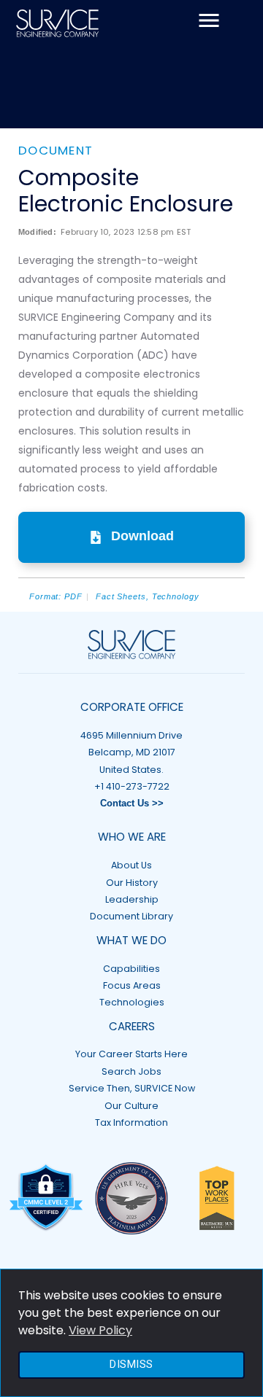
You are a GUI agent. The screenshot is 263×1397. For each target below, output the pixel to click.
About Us (131, 865)
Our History (132, 882)
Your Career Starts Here (131, 1054)
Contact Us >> (132, 803)
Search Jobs (131, 1071)
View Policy (100, 1330)
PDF (73, 596)
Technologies (131, 1002)
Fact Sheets (121, 596)
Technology (175, 596)
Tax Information (131, 1122)
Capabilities (131, 968)
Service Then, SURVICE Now (132, 1088)
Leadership (132, 899)
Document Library (131, 916)
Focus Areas (132, 985)
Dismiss (131, 1364)
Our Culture (131, 1106)
